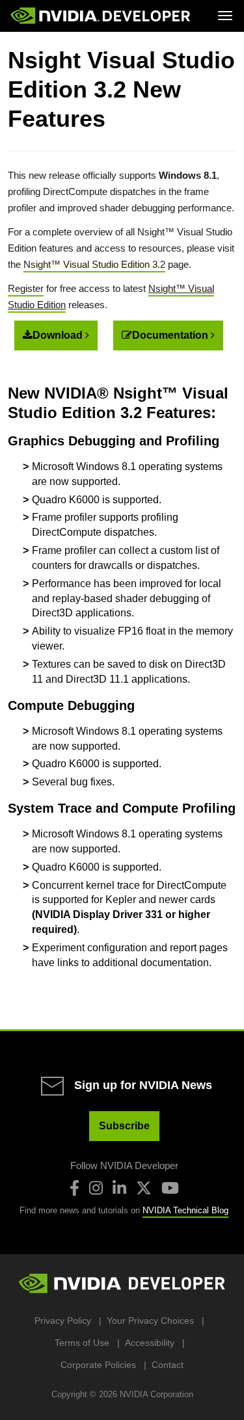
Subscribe (124, 1125)
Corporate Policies (98, 1365)
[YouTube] (170, 1188)
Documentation (171, 335)
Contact (167, 1365)
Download (59, 335)
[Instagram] (96, 1188)
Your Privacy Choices (150, 1320)
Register (26, 288)
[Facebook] (74, 1188)
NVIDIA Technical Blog (185, 1210)
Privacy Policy (62, 1320)
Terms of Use (82, 1342)
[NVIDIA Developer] (101, 15)
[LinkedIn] (119, 1188)
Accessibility (149, 1342)
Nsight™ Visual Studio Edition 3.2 (94, 264)
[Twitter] (144, 1188)
